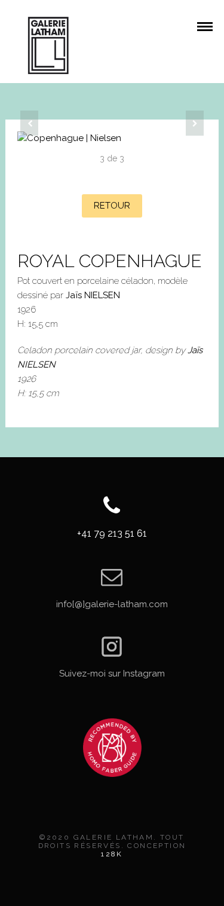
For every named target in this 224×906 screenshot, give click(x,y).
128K (112, 854)
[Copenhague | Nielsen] (111, 138)
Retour (112, 205)
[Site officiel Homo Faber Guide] (112, 747)
